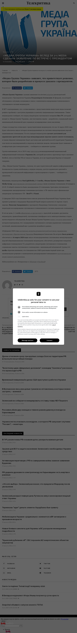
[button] (38, 316)
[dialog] (38, 316)
